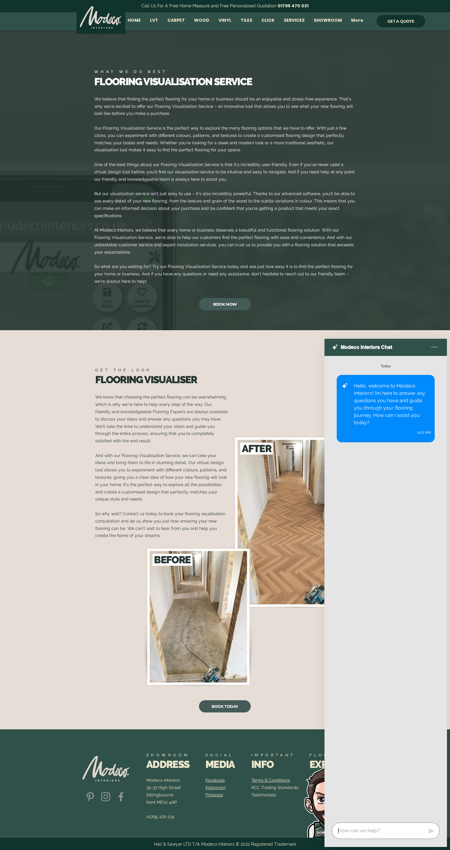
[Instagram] (105, 797)
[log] (385, 587)
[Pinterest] (90, 797)
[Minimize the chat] (434, 347)
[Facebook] (121, 797)
